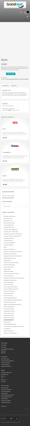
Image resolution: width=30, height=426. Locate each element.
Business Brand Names (9, 223)
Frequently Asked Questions (7, 349)
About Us (3, 376)
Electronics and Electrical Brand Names (13, 251)
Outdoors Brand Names (9, 291)
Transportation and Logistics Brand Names (14, 326)
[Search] (26, 206)
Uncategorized (7, 328)
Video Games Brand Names (10, 333)
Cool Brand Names (8, 240)
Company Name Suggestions (10, 229)
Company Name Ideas (9, 227)
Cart (2, 378)
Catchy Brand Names (9, 225)
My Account (3, 379)
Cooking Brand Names (9, 238)
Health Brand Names (9, 271)
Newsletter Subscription (6, 372)
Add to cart (10, 73)
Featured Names (8, 260)
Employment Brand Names (10, 253)
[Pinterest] (14, 418)
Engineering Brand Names (10, 258)
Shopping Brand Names (9, 311)
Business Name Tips (5, 362)
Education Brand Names (9, 249)
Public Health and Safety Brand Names (13, 300)
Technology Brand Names (10, 324)
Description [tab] (5, 85)
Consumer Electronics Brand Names (12, 236)
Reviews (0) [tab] (13, 85)
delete (5, 247)
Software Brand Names (9, 317)
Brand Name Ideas (5, 359)
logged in (10, 110)
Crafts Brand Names (8, 245)
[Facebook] (8, 418)
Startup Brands (7, 322)
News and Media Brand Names (11, 289)
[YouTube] (17, 418)
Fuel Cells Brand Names (9, 264)
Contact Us (3, 381)
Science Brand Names (9, 309)
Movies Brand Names (9, 282)
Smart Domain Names (9, 313)
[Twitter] (11, 418)
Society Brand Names (9, 315)
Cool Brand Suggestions (9, 242)
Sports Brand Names (24, 79)
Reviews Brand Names (9, 306)
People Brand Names (9, 293)
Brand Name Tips (8, 220)
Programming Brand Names (10, 297)
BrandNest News (5, 374)
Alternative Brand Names (10, 216)
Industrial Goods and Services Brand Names (14, 278)
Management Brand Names (10, 280)
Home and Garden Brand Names (11, 273)
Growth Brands (7, 269)
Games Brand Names (9, 267)
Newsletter (3, 351)
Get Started (3, 347)
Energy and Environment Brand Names (13, 256)
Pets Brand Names (8, 295)
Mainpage (3, 352)
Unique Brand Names (9, 331)
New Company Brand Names (12, 79)
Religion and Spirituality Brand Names (12, 304)
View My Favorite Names (8, 198)
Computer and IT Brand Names (11, 231)
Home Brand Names (8, 275)
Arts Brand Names (8, 218)
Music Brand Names (8, 284)
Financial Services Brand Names (11, 262)
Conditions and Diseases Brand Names (13, 234)
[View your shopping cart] (24, 12)
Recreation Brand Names (10, 302)
